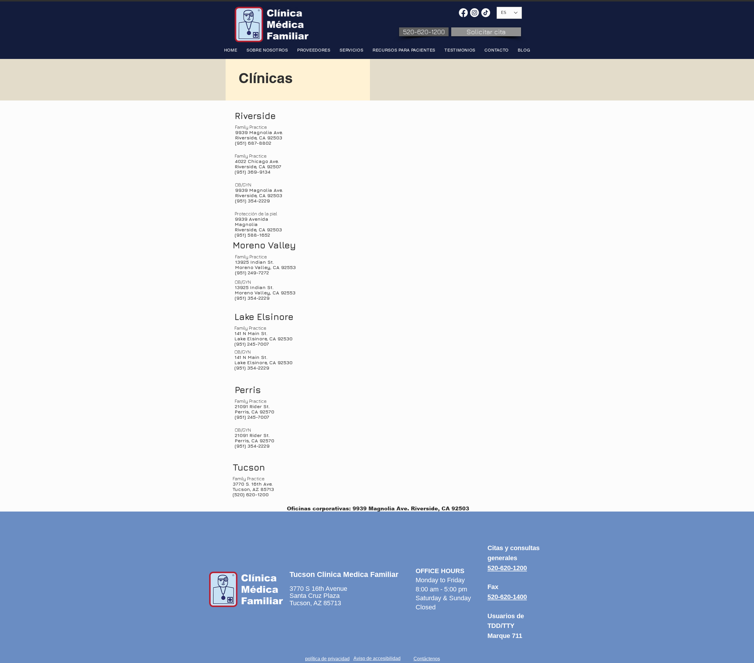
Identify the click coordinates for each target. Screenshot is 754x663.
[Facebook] (463, 12)
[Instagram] (474, 12)
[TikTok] (485, 12)
